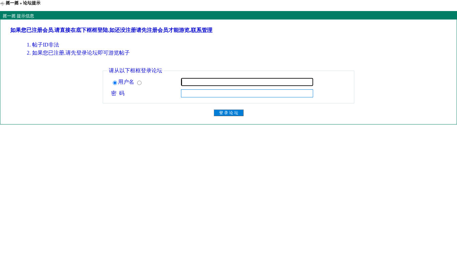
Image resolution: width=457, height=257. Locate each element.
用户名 (126, 82)
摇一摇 (12, 2)
